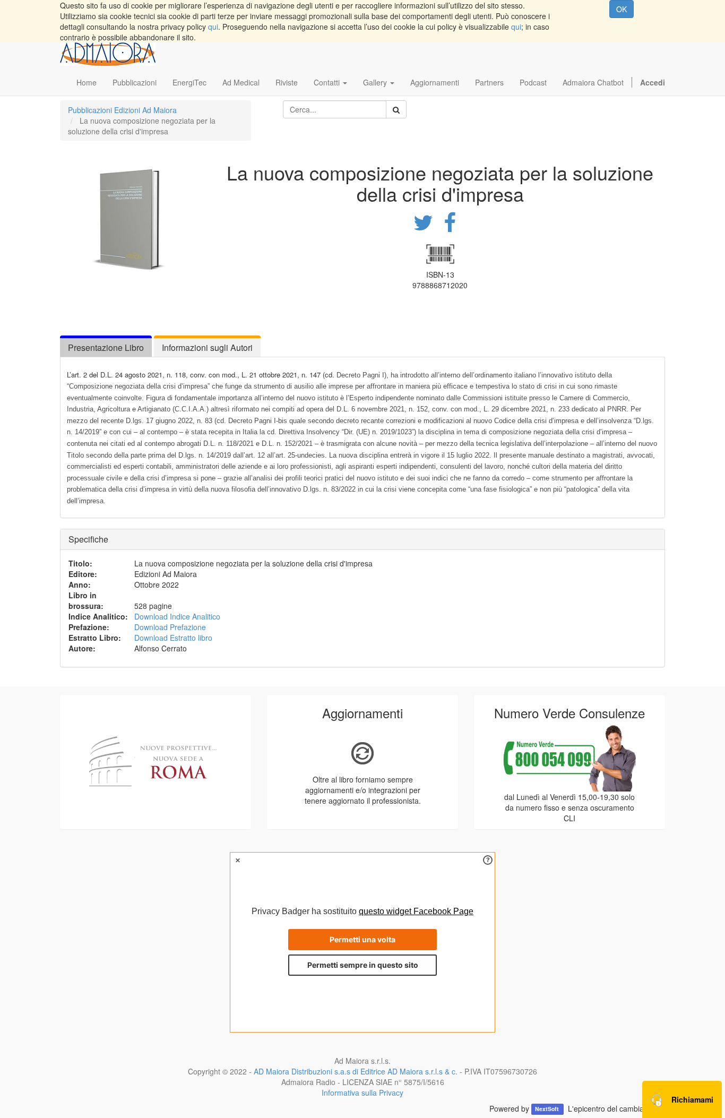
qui (213, 26)
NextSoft (547, 1109)
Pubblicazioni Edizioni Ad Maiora (122, 110)
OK (621, 9)
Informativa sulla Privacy (362, 1092)
